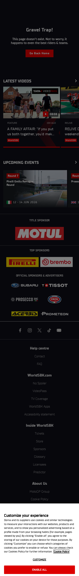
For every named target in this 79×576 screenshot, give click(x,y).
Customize (39, 559)
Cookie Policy (61, 551)
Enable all (39, 569)
